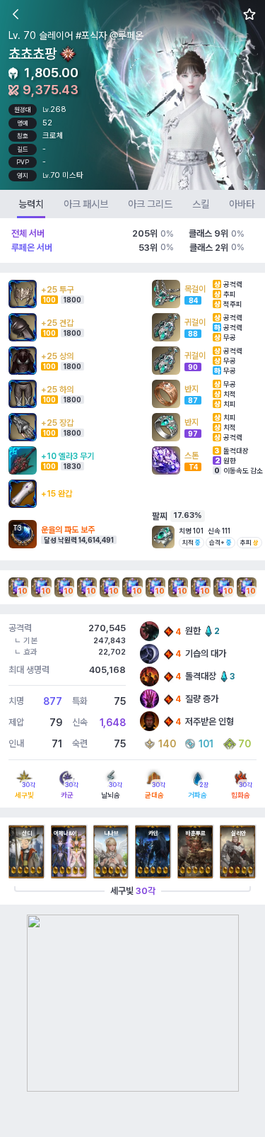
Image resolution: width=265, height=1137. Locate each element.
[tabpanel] (132, 561)
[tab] (31, 204)
